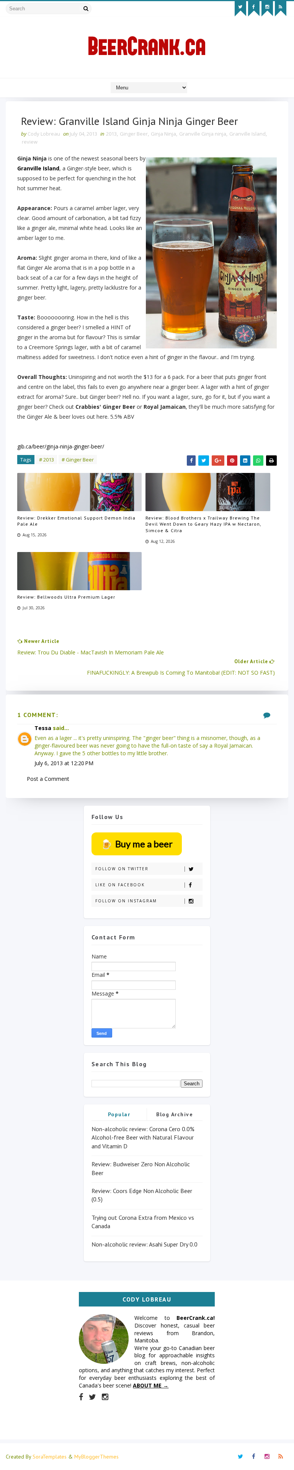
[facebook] (254, 8)
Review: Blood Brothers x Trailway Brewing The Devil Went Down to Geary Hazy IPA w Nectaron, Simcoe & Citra (203, 524)
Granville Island (247, 133)
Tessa (42, 728)
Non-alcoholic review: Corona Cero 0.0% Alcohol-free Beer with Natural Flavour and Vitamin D (142, 1137)
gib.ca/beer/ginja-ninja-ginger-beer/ (60, 446)
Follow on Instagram (126, 900)
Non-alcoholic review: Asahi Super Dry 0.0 (144, 1244)
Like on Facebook (120, 884)
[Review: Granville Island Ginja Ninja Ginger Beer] (211, 253)
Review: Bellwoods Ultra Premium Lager (66, 597)
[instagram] (267, 8)
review (30, 141)
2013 (111, 133)
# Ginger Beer (78, 459)
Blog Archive (174, 1114)
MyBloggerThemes (96, 1456)
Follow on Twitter (122, 868)
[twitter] (240, 8)
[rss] (280, 8)
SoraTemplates (50, 1456)
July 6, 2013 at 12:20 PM (63, 763)
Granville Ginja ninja (202, 133)
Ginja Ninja (163, 133)
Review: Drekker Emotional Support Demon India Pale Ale (76, 521)
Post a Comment (48, 778)
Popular (119, 1114)
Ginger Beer (134, 133)
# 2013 (46, 459)
